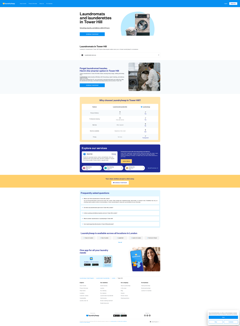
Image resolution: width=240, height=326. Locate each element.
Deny (216, 321)
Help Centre (83, 290)
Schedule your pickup (92, 34)
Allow (223, 317)
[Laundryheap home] (9, 3)
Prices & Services (33, 3)
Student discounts (104, 303)
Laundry (102, 288)
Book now (233, 3)
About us (41, 3)
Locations (82, 293)
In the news (123, 288)
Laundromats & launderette (106, 295)
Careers (122, 293)
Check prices (126, 161)
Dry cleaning (103, 290)
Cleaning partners (125, 298)
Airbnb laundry (103, 285)
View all (120, 242)
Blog (122, 290)
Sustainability (83, 298)
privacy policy (114, 321)
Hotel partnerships (145, 285)
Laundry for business (146, 290)
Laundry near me (84, 300)
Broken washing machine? (106, 300)
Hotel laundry (103, 298)
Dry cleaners (103, 293)
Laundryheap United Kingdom (87, 278)
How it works (23, 3)
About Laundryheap (125, 285)
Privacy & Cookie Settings (85, 322)
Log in (225, 3)
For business (49, 3)
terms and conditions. (122, 321)
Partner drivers (124, 295)
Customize (231, 321)
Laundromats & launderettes (103, 278)
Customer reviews (84, 295)
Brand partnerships (145, 288)
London (113, 278)
